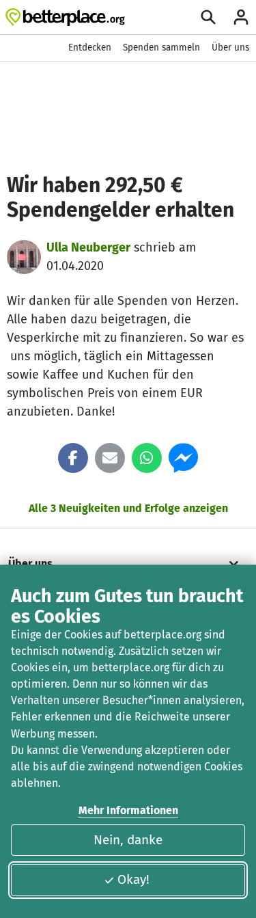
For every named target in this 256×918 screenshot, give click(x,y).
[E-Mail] (110, 458)
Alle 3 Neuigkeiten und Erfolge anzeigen (128, 508)
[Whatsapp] (147, 458)
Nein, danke (128, 840)
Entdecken (89, 47)
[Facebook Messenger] (184, 458)
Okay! (133, 879)
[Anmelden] (241, 17)
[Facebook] (73, 458)
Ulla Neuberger (88, 247)
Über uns (230, 47)
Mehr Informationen (128, 810)
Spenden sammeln (161, 47)
